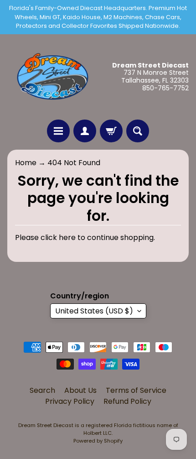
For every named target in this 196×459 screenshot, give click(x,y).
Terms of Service (136, 390)
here (67, 237)
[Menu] (58, 131)
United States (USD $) (94, 311)
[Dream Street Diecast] (52, 77)
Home (25, 162)
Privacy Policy (69, 401)
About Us (80, 390)
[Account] (84, 131)
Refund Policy (127, 401)
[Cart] (111, 131)
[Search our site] (137, 131)
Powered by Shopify (98, 440)
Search (42, 390)
